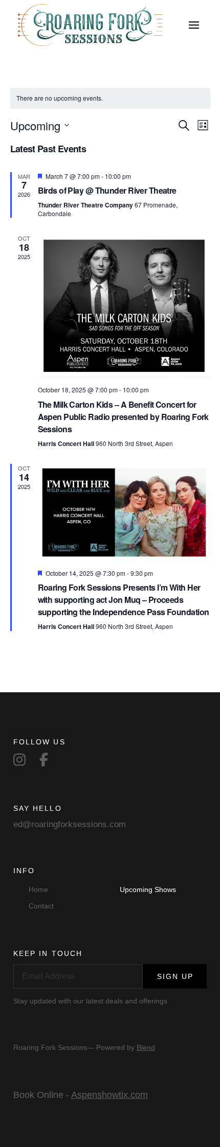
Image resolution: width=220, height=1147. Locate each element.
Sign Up (175, 976)
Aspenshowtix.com (109, 1095)
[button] (194, 25)
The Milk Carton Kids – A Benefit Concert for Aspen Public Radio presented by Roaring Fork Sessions (123, 417)
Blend (146, 1047)
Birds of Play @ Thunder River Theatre (107, 190)
